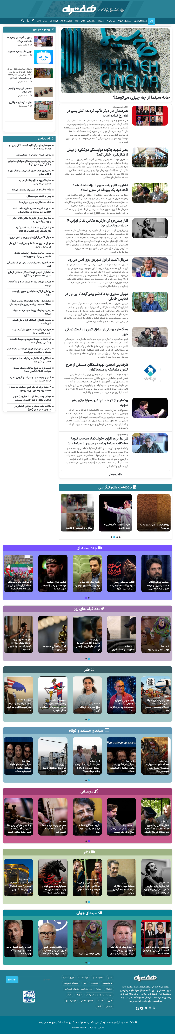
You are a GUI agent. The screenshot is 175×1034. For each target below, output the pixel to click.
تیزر (84, 983)
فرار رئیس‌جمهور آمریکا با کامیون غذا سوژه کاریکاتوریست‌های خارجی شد (157, 705)
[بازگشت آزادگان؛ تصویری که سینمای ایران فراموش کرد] (87, 634)
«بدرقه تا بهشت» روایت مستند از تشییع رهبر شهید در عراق (157, 768)
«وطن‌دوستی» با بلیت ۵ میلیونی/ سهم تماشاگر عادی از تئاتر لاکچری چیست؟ (19, 888)
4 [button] (112, 537)
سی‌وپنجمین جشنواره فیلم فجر (99, 994)
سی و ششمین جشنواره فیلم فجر (78, 989)
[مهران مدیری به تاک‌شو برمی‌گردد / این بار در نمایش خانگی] (150, 302)
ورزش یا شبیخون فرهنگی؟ (117, 528)
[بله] (142, 1008)
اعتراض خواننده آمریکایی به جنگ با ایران (155, 526)
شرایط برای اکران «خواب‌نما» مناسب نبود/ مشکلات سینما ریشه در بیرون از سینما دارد (98, 441)
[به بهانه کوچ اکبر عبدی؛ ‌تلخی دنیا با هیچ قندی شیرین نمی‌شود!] (77, 512)
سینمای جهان (125, 21)
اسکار (110, 977)
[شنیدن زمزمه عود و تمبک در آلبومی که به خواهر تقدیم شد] (53, 817)
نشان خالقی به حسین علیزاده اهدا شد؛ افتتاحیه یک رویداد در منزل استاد (100, 188)
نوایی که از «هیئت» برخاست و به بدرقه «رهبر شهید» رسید (54, 585)
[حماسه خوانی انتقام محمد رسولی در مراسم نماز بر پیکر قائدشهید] (156, 573)
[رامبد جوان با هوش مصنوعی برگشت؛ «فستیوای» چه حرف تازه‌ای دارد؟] (121, 695)
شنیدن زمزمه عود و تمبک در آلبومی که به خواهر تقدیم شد (53, 829)
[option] (154, 512)
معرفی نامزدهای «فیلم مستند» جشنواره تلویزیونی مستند (20, 768)
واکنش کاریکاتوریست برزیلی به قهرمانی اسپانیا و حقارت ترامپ (53, 707)
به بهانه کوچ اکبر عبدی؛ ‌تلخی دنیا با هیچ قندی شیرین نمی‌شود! (77, 525)
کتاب (99, 1006)
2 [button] (117, 537)
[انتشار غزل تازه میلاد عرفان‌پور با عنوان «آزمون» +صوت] (87, 573)
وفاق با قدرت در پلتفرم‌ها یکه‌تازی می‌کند (19, 39)
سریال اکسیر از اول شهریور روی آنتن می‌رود (98, 259)
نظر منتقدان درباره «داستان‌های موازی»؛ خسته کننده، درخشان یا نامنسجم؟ (19, 644)
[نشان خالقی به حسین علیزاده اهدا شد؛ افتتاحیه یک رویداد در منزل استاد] (150, 193)
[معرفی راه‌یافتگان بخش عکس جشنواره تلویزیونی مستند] (121, 756)
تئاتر (83, 21)
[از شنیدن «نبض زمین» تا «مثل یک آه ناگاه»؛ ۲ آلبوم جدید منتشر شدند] (18, 817)
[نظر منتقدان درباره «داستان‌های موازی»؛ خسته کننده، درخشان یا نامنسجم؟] (18, 634)
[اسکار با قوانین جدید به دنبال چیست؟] (53, 634)
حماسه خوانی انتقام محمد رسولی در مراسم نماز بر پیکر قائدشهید (158, 585)
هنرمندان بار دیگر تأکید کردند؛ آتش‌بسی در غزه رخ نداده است (97, 113)
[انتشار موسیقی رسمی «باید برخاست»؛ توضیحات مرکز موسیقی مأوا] (121, 573)
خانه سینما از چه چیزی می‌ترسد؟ (141, 97)
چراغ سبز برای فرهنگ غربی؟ (90, 708)
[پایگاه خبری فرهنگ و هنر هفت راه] (87, 9)
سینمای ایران (140, 21)
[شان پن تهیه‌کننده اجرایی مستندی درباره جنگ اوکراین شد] (18, 938)
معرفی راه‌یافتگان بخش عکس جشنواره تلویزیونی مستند (122, 768)
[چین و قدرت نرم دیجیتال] (43, 57)
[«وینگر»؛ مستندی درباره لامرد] (53, 756)
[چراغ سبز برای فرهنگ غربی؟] (87, 695)
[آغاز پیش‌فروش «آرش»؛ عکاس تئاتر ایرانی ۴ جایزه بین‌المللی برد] (150, 228)
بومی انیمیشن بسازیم (21, 78)
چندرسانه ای (66, 21)
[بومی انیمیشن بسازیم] (43, 73)
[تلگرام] (146, 1008)
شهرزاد (79, 994)
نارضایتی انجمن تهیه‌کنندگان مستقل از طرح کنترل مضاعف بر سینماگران (97, 367)
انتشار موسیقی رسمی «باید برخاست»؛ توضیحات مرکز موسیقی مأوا (121, 585)
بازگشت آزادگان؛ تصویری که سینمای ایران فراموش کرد (88, 646)
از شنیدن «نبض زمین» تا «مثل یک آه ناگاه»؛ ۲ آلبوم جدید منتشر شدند (19, 829)
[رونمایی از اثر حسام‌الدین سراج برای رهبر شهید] (150, 408)
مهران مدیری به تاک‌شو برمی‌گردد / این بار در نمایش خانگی (96, 296)
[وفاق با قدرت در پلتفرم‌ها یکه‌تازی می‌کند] (43, 41)
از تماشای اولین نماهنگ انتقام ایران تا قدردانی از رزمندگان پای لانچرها (19, 585)
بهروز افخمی (68, 977)
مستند (100, 1000)
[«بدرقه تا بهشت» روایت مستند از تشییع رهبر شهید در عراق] (156, 756)
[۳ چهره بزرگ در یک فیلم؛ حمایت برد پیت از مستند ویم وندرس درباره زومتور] (121, 938)
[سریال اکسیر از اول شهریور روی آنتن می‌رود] (150, 267)
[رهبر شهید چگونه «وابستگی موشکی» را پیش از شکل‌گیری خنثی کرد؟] (150, 157)
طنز (77, 21)
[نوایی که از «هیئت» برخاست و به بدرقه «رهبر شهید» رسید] (53, 573)
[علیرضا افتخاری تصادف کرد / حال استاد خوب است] (87, 817)
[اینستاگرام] (150, 1008)
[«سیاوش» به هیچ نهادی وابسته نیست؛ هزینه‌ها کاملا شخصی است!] (53, 877)
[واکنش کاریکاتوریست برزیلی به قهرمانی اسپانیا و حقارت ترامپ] (53, 695)
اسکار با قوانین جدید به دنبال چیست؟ (54, 648)
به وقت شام (107, 983)
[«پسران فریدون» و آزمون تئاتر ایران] (43, 92)
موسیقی (91, 21)
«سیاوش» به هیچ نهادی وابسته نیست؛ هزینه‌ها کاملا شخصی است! (54, 889)
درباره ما (54, 21)
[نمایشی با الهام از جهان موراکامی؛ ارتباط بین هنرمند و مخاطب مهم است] (87, 877)
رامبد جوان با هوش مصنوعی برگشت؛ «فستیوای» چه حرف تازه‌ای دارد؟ (121, 705)
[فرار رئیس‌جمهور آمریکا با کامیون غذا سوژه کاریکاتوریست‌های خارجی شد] (156, 695)
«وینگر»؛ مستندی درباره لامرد (54, 769)
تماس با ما (42, 21)
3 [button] (114, 537)
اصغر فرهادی (97, 977)
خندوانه (109, 989)
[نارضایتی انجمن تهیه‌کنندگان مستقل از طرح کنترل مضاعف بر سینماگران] (150, 372)
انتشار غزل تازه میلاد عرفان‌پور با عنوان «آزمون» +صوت (87, 585)
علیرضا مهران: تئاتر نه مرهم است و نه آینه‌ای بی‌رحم (123, 889)
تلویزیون (111, 21)
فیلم (69, 994)
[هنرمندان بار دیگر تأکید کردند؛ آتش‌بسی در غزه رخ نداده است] (150, 116)
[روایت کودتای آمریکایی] (43, 110)
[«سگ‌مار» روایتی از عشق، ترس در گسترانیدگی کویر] (150, 337)
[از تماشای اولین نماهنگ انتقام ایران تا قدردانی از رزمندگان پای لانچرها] (18, 573)
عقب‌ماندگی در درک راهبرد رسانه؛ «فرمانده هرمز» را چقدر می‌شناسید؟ (87, 768)
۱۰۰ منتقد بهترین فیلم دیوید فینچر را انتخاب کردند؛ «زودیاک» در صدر (54, 950)
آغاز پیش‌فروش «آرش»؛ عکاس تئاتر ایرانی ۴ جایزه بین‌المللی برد (97, 223)
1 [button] (119, 537)
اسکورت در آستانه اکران (123, 649)
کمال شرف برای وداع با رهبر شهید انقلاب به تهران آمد (18, 707)
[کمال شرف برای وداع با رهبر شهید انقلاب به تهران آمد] (18, 695)
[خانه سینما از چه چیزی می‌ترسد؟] (115, 60)
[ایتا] (138, 1008)
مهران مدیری (70, 1000)
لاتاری (110, 1000)
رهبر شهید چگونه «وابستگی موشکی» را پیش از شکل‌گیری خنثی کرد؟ (97, 152)
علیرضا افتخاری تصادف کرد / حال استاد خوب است (89, 829)
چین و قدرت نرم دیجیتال (19, 51)
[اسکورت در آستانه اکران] (121, 634)
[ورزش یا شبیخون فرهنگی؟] (115, 512)
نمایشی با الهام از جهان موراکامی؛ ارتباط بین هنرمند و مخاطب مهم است (88, 888)
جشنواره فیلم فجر (70, 983)
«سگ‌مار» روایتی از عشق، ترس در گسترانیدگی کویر (96, 332)
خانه (151, 21)
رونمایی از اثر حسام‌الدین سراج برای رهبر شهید (99, 403)
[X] (154, 1008)
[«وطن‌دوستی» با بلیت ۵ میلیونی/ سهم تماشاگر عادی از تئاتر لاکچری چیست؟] (18, 877)
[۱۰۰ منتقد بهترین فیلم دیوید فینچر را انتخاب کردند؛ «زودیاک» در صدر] (53, 938)
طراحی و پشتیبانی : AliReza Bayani (87, 1028)
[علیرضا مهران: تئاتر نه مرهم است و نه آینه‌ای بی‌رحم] (121, 877)
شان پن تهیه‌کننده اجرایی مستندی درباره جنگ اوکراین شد (18, 950)
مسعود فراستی (86, 1000)
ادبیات (101, 21)
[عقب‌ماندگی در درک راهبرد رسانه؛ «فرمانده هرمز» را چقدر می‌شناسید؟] (87, 756)
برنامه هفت (83, 977)
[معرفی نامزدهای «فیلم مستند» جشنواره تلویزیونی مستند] (18, 756)
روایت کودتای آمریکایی (20, 102)
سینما (98, 989)
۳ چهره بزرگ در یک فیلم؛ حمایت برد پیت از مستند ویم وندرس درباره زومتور (122, 950)
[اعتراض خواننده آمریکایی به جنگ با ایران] (154, 512)
